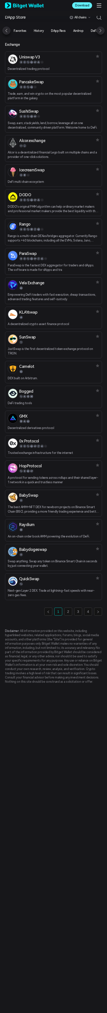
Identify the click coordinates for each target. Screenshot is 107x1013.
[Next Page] (98, 612)
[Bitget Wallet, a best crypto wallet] (24, 5)
